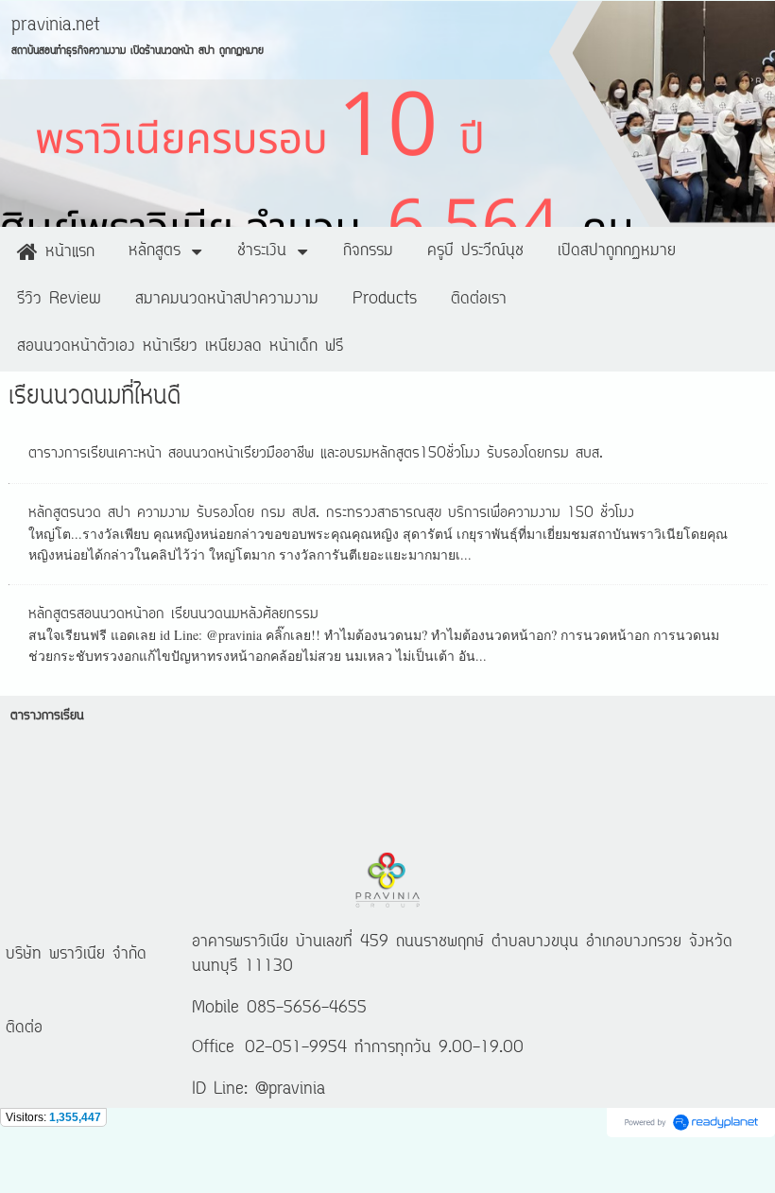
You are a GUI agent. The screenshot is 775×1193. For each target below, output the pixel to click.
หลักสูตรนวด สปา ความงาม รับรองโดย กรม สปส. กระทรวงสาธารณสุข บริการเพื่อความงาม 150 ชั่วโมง (331, 513)
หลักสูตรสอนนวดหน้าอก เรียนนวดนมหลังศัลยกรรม (173, 614)
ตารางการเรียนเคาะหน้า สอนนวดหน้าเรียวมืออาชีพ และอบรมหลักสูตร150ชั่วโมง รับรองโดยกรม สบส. (315, 453)
